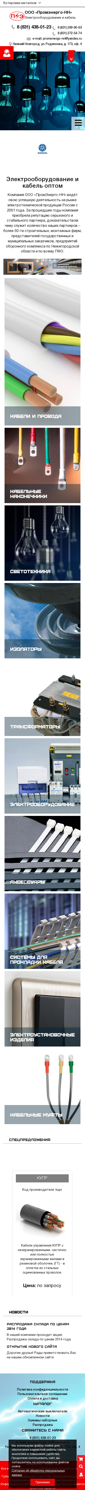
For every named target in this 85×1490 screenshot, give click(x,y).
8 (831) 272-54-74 (70, 33)
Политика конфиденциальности (42, 1389)
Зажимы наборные (42, 1420)
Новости (42, 1416)
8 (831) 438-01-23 (34, 27)
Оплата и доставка (42, 1398)
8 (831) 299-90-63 (70, 27)
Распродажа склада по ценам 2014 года (38, 1326)
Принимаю (43, 1482)
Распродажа (43, 1425)
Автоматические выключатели (42, 1411)
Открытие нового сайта (32, 1346)
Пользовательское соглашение (42, 1394)
